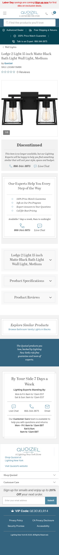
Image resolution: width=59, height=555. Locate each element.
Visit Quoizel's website (16, 466)
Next (55, 110)
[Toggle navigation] (4, 13)
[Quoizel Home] (29, 13)
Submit (51, 501)
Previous (4, 110)
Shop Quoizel (10, 475)
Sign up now (42, 2)
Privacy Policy (16, 521)
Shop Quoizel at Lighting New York (14, 459)
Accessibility (43, 526)
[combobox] (30, 22)
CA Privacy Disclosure (43, 521)
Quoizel (8, 63)
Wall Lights (10, 47)
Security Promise (16, 526)
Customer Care (11, 482)
